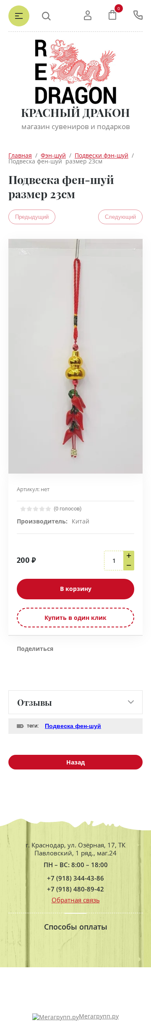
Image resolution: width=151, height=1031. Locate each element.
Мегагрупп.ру (99, 1016)
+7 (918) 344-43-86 (75, 878)
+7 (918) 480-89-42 (75, 889)
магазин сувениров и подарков (75, 126)
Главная (20, 155)
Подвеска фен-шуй (73, 726)
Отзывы (34, 702)
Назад (75, 762)
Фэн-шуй (53, 155)
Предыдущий (32, 217)
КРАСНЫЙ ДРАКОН (75, 112)
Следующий (120, 217)
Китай (80, 521)
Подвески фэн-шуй (101, 155)
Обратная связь (76, 900)
